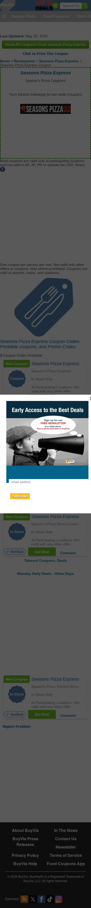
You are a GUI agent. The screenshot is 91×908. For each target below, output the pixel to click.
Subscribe (20, 496)
